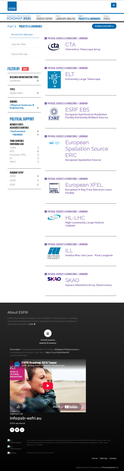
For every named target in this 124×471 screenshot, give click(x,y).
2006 (13, 176)
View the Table (18, 44)
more (31, 324)
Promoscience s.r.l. (110, 467)
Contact (113, 458)
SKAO (13, 161)
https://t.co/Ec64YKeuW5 (57, 352)
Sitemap (103, 458)
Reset (25, 69)
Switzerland (18, 131)
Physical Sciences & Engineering (22, 106)
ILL (11, 158)
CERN (13, 147)
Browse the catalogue (22, 34)
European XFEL (18, 154)
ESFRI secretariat (17, 423)
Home (95, 458)
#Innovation (15, 349)
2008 (13, 180)
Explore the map (19, 54)
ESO (12, 151)
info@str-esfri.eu (25, 418)
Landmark (15, 80)
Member (18, 134)
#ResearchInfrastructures (66, 349)
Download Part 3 (104, 26)
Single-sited (16, 93)
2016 (12, 184)
